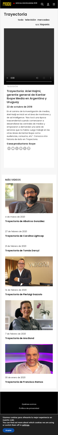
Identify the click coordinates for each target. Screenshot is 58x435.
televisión (30, 19)
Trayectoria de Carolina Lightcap (24, 236)
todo (21, 19)
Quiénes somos (29, 404)
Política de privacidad (29, 408)
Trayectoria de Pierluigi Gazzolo (23, 294)
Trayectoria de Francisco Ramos (24, 382)
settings (25, 425)
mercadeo (43, 19)
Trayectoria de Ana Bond (19, 338)
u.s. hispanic (42, 24)
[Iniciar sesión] (47, 4)
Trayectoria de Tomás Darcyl (22, 250)
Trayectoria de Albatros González (24, 221)
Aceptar (8, 430)
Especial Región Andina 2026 (26, 3)
